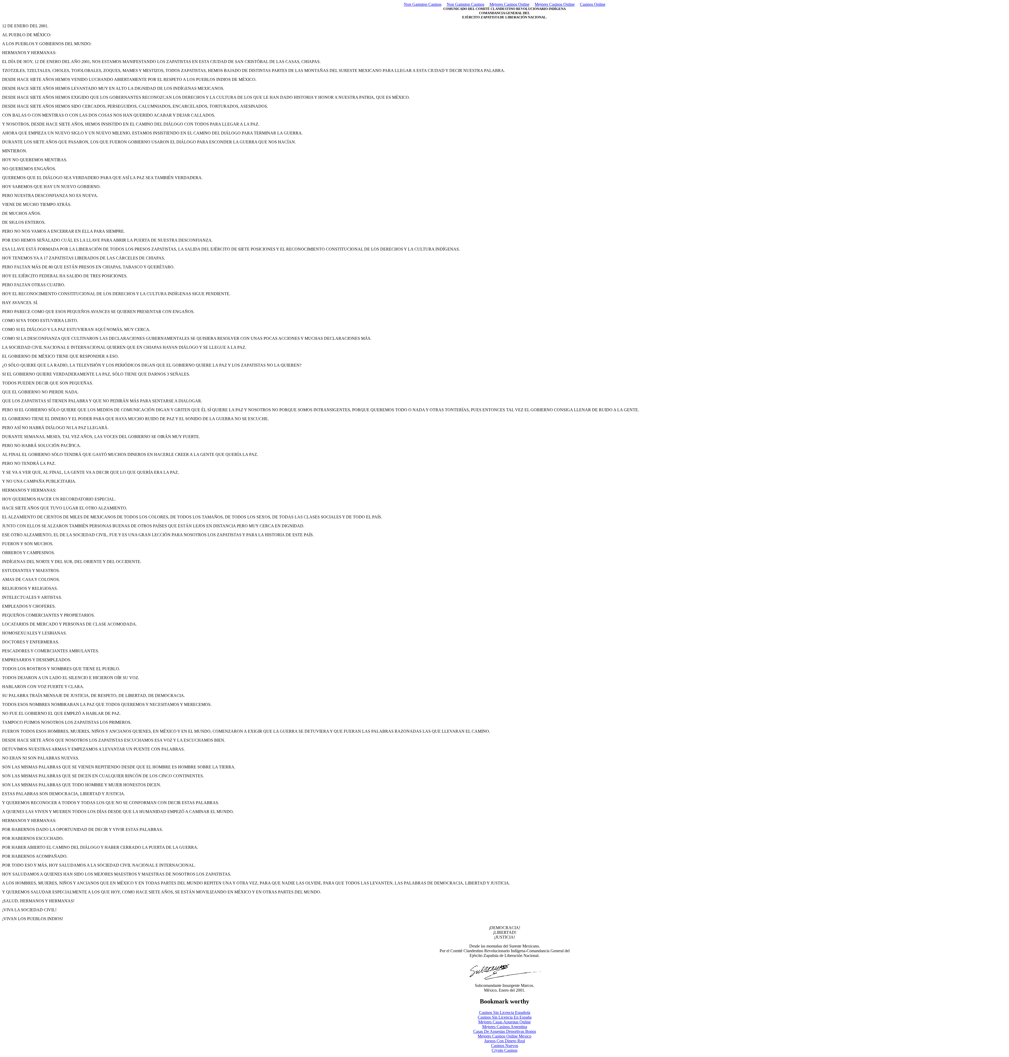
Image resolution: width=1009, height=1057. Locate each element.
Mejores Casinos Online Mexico (504, 1036)
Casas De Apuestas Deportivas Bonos (504, 1031)
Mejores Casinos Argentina (504, 1026)
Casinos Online (592, 4)
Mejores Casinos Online (509, 4)
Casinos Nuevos (504, 1045)
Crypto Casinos (504, 1050)
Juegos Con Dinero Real (504, 1041)
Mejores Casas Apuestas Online (504, 1022)
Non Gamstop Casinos (422, 4)
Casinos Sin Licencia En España (505, 1017)
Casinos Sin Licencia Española (504, 1012)
